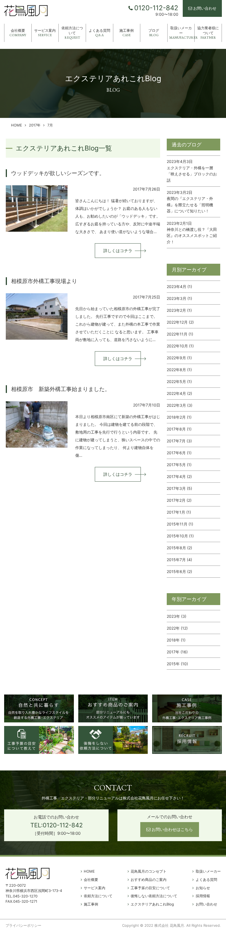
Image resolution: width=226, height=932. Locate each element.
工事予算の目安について (150, 888)
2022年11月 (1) (180, 334)
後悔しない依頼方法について (154, 896)
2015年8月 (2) (179, 547)
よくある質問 (99, 32)
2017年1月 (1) (179, 512)
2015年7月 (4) (179, 559)
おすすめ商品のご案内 (148, 879)
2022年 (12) (177, 628)
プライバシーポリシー (23, 925)
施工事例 (126, 32)
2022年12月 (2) (180, 322)
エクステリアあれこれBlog (152, 904)
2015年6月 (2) (179, 571)
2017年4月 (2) (179, 476)
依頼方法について (72, 33)
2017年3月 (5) (179, 488)
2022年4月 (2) (179, 393)
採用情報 (203, 896)
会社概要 (17, 32)
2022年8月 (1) (179, 369)
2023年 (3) (176, 616)
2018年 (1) (176, 640)
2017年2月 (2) (179, 500)
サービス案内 (45, 32)
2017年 (35, 125)
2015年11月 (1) (180, 524)
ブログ (153, 32)
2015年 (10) (177, 663)
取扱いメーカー (181, 33)
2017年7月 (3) (179, 441)
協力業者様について (208, 33)
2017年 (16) (177, 652)
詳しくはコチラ (117, 250)
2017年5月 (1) (179, 464)
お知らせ (203, 888)
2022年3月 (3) (179, 405)
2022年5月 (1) (179, 381)
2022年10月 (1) (180, 346)
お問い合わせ (204, 8)
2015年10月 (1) (180, 536)
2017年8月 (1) (179, 429)
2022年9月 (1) (179, 357)
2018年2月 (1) (179, 417)
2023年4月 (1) (179, 286)
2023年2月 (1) (179, 310)
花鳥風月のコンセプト (148, 871)
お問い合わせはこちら (172, 829)
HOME (16, 125)
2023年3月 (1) (179, 298)
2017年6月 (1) (179, 452)
